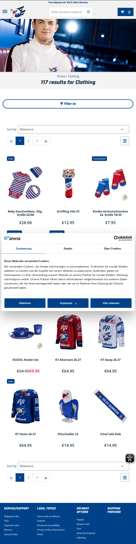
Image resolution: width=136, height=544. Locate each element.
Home (61, 76)
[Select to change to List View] (125, 141)
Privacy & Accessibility (48, 525)
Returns (8, 529)
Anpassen (66, 303)
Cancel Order (11, 534)
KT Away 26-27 (111, 360)
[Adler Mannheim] (18, 12)
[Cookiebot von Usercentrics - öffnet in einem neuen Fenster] (116, 238)
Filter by (69, 104)
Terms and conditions (48, 516)
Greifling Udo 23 (68, 211)
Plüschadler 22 (68, 434)
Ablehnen (25, 303)
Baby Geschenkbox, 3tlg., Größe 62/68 (25, 213)
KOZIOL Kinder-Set (26, 360)
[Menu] (5, 12)
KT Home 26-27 (25, 434)
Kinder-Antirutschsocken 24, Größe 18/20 (110, 213)
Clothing (73, 76)
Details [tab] (68, 248)
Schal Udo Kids (110, 434)
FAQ (6, 520)
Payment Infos (11, 525)
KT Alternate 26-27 (68, 360)
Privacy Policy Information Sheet (51, 532)
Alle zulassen (111, 303)
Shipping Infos (11, 516)
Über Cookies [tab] (112, 248)
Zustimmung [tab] (24, 248)
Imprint (41, 520)
